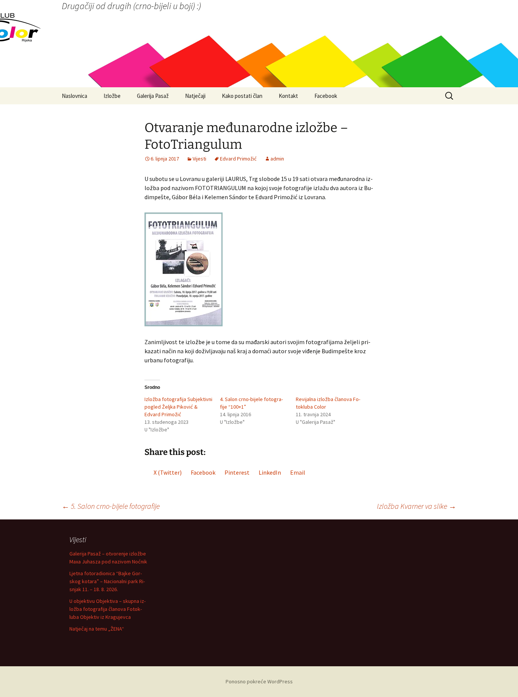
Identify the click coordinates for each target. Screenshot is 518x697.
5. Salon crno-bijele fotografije (111, 506)
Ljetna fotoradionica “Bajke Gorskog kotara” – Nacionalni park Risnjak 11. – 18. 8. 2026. (107, 581)
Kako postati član (242, 95)
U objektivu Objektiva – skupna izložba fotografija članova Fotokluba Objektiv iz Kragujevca (107, 609)
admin (277, 158)
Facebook (325, 95)
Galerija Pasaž (153, 95)
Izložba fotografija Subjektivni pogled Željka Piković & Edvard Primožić (178, 407)
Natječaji (195, 95)
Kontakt (288, 95)
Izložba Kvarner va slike (416, 506)
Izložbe (112, 95)
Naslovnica (74, 95)
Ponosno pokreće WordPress (259, 681)
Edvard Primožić (238, 158)
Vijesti (199, 158)
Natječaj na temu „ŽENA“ (96, 628)
